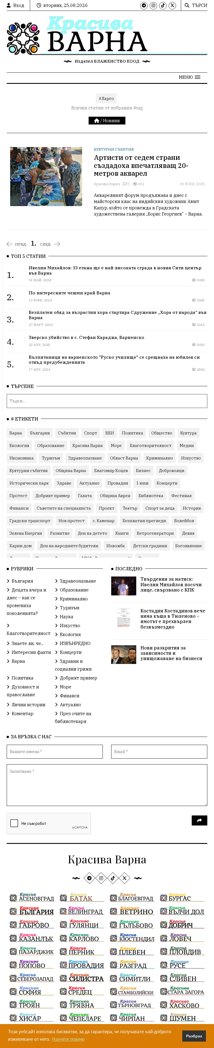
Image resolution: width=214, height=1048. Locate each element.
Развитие (60, 533)
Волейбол (184, 520)
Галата (85, 495)
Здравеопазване (85, 458)
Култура (188, 433)
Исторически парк (29, 483)
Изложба (115, 545)
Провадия (118, 483)
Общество (161, 433)
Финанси (19, 508)
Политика (132, 433)
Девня (188, 533)
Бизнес (143, 470)
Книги (122, 533)
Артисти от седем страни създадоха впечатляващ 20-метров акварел (141, 165)
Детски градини (150, 545)
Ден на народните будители (69, 545)
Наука (66, 616)
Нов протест (72, 520)
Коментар (22, 713)
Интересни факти (31, 652)
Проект (107, 508)
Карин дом (20, 545)
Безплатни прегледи (144, 520)
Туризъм (51, 458)
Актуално (89, 483)
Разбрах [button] (194, 1036)
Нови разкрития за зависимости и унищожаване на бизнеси (171, 653)
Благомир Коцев (111, 470)
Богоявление (188, 545)
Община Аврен (115, 495)
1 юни (142, 483)
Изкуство (191, 458)
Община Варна (71, 470)
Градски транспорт (29, 520)
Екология (19, 445)
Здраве (64, 483)
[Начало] (97, 120)
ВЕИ (109, 433)
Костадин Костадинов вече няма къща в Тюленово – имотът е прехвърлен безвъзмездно (172, 619)
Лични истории (28, 704)
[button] (189, 77)
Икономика (21, 458)
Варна (15, 433)
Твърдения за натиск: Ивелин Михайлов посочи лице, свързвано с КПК (171, 584)
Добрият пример (52, 495)
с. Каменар (104, 520)
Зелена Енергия (25, 533)
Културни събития (114, 149)
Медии (187, 445)
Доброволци (171, 470)
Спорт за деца (160, 508)
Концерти (167, 483)
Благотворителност (151, 445)
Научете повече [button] (68, 1039)
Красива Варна (107, 184)
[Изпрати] (199, 820)
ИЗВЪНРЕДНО (75, 643)
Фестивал (181, 495)
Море (116, 445)
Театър (130, 508)
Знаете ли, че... (27, 643)
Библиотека (150, 495)
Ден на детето (92, 533)
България (40, 433)
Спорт (90, 433)
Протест (18, 495)
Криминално (159, 458)
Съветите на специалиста (64, 508)
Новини (111, 120)
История (192, 508)
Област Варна (124, 458)
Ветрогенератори (155, 533)
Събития (67, 433)
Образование (50, 445)
